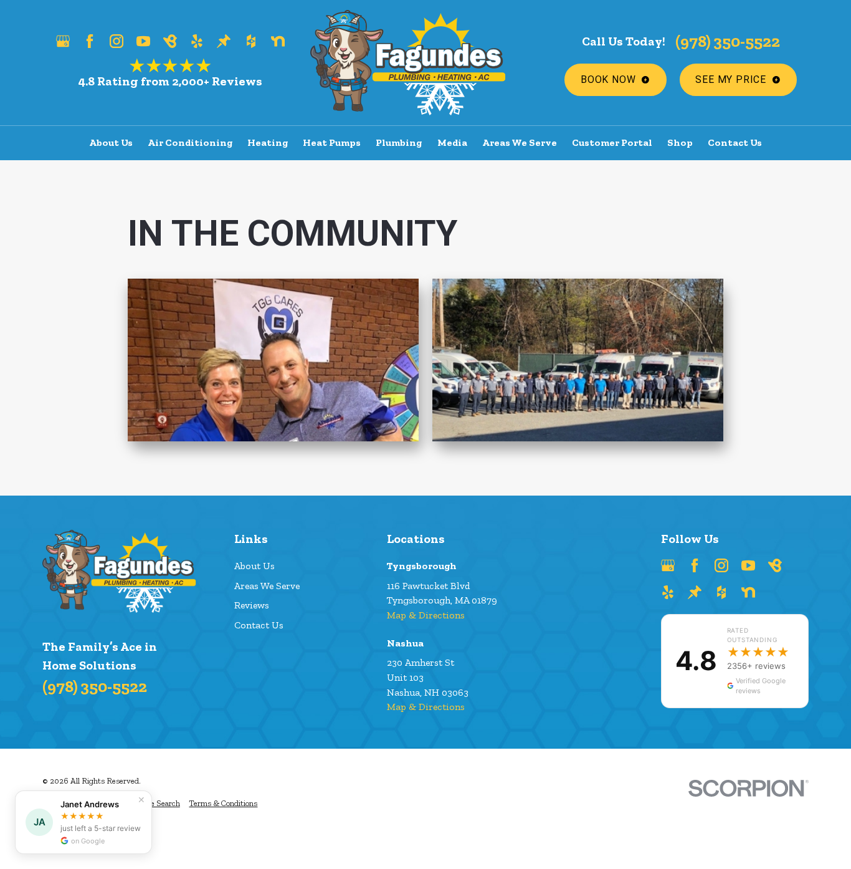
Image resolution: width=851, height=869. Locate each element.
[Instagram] (116, 41)
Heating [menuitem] (267, 142)
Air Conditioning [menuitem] (190, 142)
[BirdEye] (170, 41)
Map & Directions (426, 615)
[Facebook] (90, 41)
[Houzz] (251, 41)
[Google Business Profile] (63, 41)
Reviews (251, 605)
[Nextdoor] (278, 41)
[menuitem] (160, 803)
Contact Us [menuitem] (735, 142)
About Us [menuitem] (111, 142)
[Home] (408, 62)
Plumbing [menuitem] (399, 142)
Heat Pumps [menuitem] (332, 142)
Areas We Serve (267, 586)
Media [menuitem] (452, 142)
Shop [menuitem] (680, 142)
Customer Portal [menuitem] (612, 142)
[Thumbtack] (224, 41)
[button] (273, 360)
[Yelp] (197, 41)
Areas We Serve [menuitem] (519, 142)
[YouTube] (143, 41)
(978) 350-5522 (727, 41)
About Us (254, 566)
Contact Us (258, 625)
